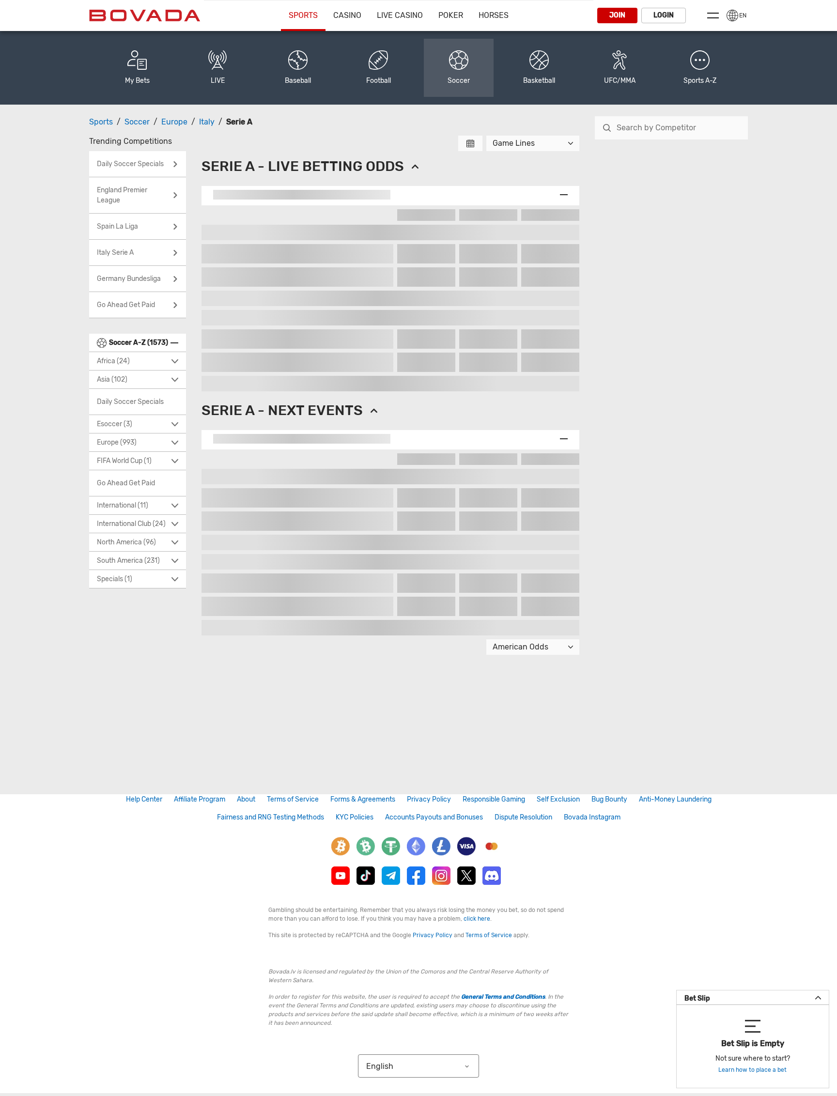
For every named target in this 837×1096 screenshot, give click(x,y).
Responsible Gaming (494, 799)
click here (477, 918)
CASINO (347, 15)
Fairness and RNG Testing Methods (270, 817)
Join (617, 15)
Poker (450, 15)
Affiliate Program (199, 799)
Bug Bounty (609, 799)
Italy (207, 121)
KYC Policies (354, 817)
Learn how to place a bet (752, 1069)
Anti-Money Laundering (675, 799)
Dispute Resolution (523, 817)
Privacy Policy (429, 799)
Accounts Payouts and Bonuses (434, 817)
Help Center (144, 799)
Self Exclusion (558, 799)
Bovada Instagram (592, 817)
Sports (303, 15)
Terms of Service (293, 799)
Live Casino (400, 15)
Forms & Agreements (362, 799)
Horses (494, 15)
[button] (700, 68)
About (246, 799)
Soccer (137, 121)
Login (663, 15)
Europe (174, 121)
